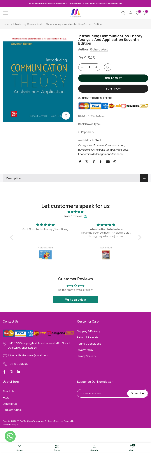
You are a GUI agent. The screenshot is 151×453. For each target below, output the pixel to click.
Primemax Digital (11, 424)
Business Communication (109, 145)
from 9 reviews (73, 216)
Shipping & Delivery (88, 331)
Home (6, 24)
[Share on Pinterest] (94, 161)
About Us (8, 391)
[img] (75, 212)
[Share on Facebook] (80, 161)
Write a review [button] (75, 300)
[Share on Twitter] (87, 161)
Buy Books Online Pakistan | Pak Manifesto (103, 149)
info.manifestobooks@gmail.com (28, 355)
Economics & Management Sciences (100, 154)
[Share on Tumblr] (101, 161)
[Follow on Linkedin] (18, 372)
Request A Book (12, 410)
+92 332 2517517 (18, 363)
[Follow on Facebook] (4, 372)
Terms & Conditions (89, 343)
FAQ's (6, 397)
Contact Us (10, 403)
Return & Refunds (87, 337)
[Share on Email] (108, 161)
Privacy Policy (85, 350)
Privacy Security (86, 356)
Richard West (99, 49)
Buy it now (113, 88)
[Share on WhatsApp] (115, 161)
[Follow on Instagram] (11, 372)
